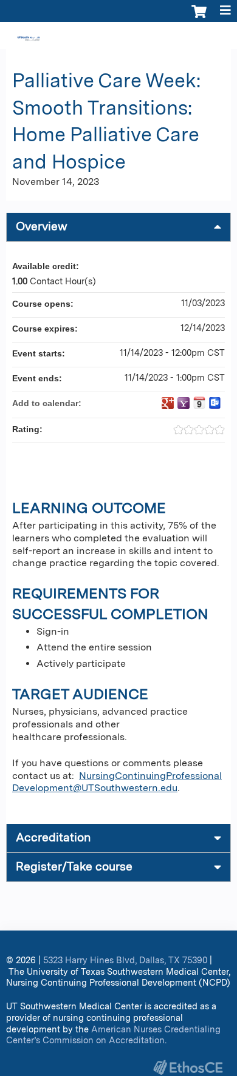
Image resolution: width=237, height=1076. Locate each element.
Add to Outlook (215, 403)
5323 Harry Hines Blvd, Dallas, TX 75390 (125, 960)
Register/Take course (74, 867)
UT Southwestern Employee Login (161, 37)
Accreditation (53, 837)
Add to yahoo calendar (183, 403)
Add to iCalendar (199, 402)
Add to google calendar (168, 403)
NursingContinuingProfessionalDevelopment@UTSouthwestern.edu (117, 782)
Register (57, 37)
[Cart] (199, 17)
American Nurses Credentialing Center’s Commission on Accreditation (113, 1035)
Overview (41, 226)
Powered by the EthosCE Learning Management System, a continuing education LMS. (188, 1067)
